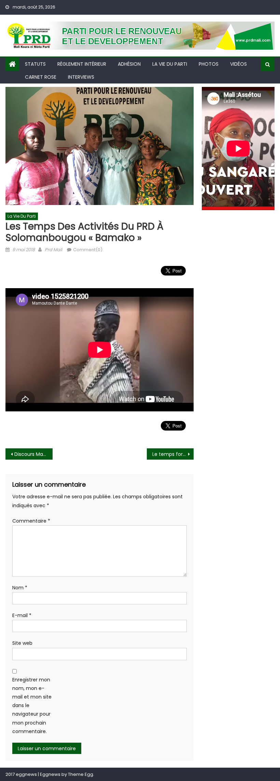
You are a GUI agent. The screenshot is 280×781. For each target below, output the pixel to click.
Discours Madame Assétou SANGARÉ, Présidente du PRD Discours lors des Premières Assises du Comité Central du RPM (33, 454)
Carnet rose (40, 77)
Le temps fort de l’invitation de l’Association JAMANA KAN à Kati (173, 454)
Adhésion (129, 64)
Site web (22, 643)
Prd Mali (53, 249)
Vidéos (238, 64)
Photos (209, 64)
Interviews (81, 77)
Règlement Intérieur (81, 64)
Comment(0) (87, 249)
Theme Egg (80, 774)
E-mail (21, 615)
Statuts (35, 64)
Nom (19, 587)
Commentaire (31, 520)
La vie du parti (169, 64)
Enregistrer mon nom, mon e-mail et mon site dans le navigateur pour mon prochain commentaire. (32, 705)
